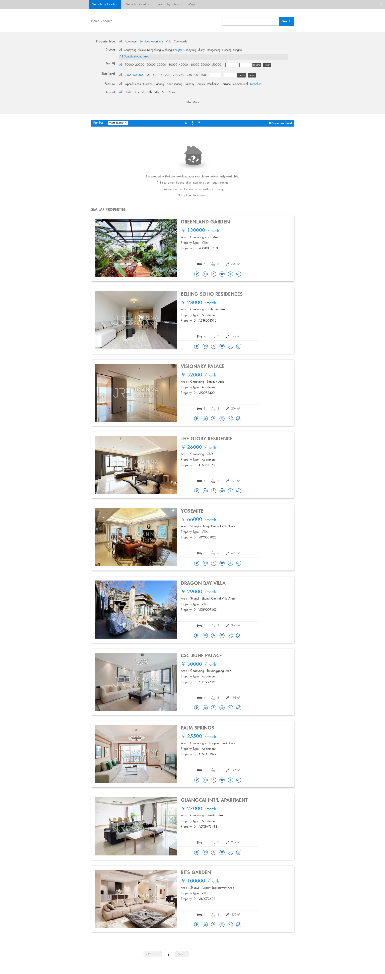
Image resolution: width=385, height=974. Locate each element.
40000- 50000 (200, 64)
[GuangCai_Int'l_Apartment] (196, 853)
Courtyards (180, 41)
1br (137, 92)
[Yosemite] (196, 563)
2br (144, 92)
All (120, 41)
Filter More (192, 102)
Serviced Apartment (151, 41)
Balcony (189, 84)
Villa (168, 41)
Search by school (168, 4)
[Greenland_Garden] (196, 274)
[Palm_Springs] (196, 780)
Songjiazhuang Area (136, 56)
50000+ (217, 64)
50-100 (138, 75)
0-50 (128, 75)
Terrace (226, 84)
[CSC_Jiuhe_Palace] (196, 708)
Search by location (105, 4)
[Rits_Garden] (196, 925)
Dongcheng (154, 50)
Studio (128, 92)
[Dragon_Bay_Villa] (196, 636)
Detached (255, 84)
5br (164, 92)
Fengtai (177, 50)
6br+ (172, 92)
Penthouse (213, 84)
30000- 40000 (178, 64)
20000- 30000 (156, 64)
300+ (204, 75)
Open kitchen (133, 84)
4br (157, 92)
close (381, 4)
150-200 (164, 75)
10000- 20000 (134, 64)
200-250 (178, 75)
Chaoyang (130, 50)
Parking (159, 84)
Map (191, 4)
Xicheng (167, 50)
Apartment (131, 41)
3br (150, 92)
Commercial (240, 84)
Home (95, 21)
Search (107, 21)
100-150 (151, 75)
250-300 (192, 75)
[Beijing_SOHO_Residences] (196, 347)
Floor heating (174, 84)
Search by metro (137, 4)
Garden (147, 84)
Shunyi (142, 50)
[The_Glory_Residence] (196, 491)
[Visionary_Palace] (196, 419)
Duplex (201, 84)
